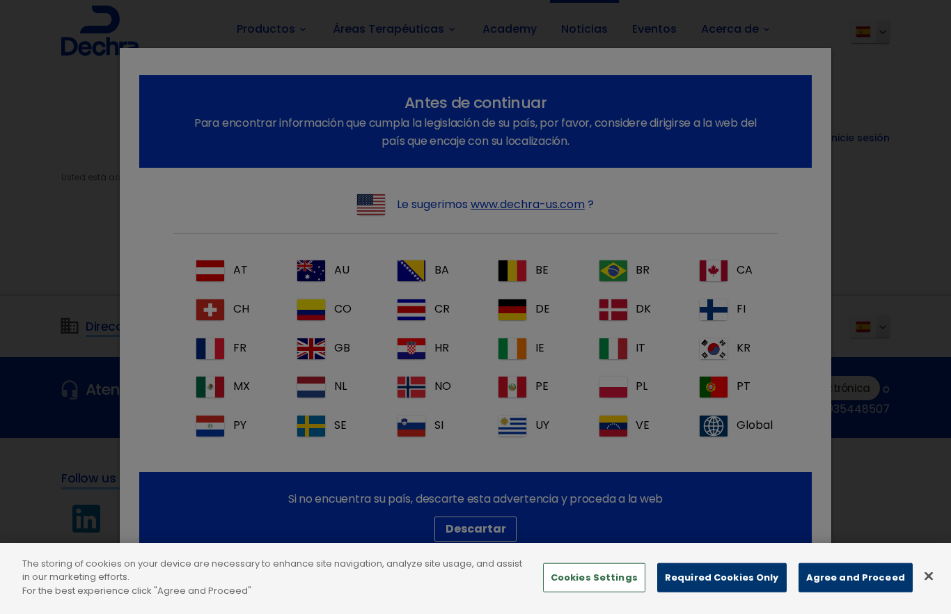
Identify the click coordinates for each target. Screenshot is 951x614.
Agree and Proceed (855, 577)
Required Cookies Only (722, 577)
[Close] (928, 576)
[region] (475, 578)
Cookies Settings (594, 577)
